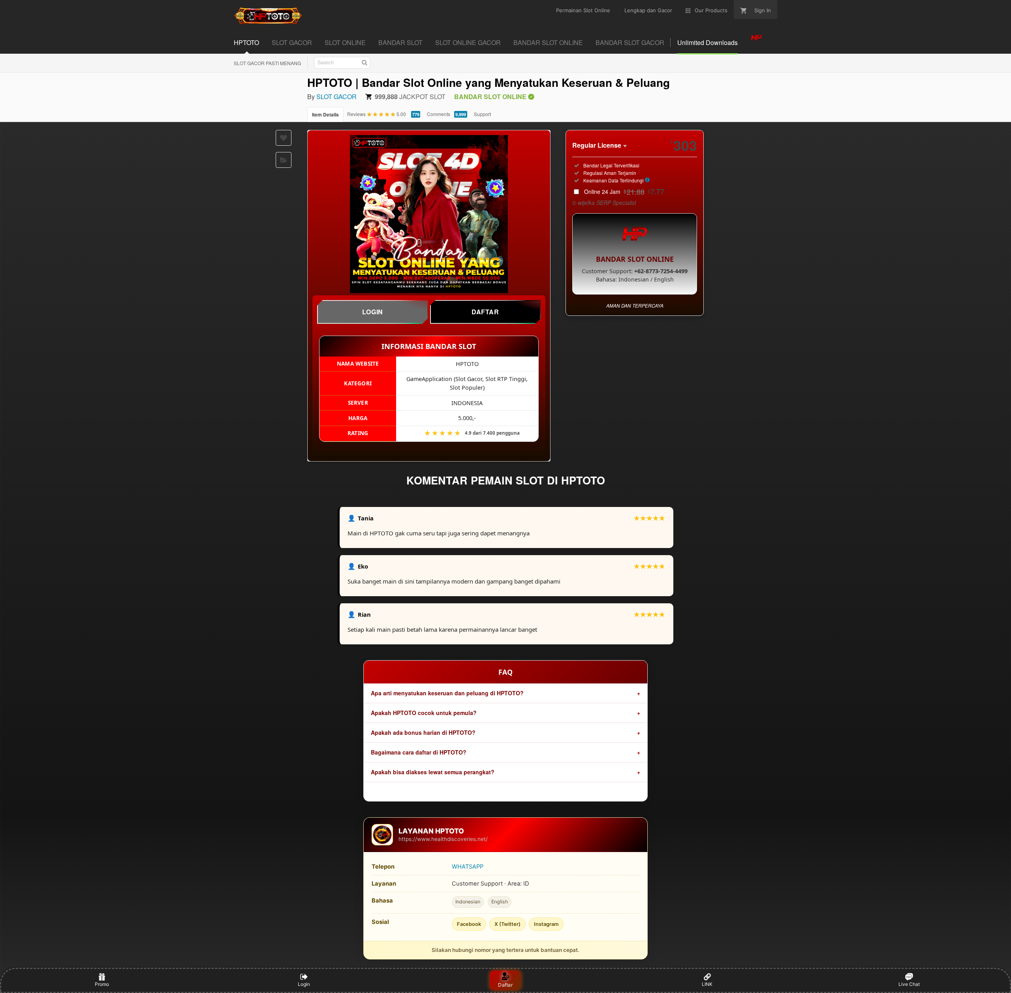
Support (482, 114)
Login (304, 984)
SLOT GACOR (336, 96)
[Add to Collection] (283, 160)
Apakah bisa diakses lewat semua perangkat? (432, 772)
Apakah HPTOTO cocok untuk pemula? (424, 713)
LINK (707, 984)
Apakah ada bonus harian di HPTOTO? (423, 732)
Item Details (325, 114)
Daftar (505, 985)
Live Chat (909, 984)
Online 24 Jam (624, 191)
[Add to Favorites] (283, 138)
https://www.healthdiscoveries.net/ (443, 839)
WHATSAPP (467, 866)
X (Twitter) (507, 924)
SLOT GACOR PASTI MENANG (267, 63)
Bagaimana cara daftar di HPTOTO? (418, 752)
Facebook (469, 924)
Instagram (546, 924)
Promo (102, 984)
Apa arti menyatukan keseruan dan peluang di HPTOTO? (447, 693)
